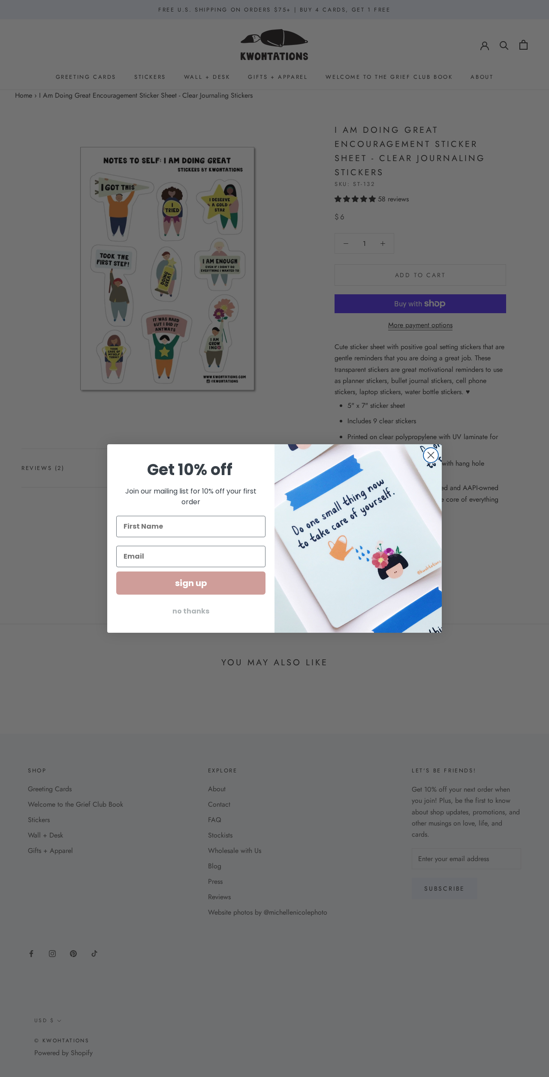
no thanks (190, 611)
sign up (191, 583)
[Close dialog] (430, 455)
